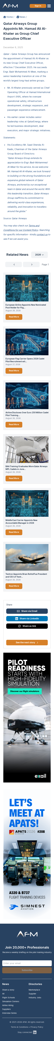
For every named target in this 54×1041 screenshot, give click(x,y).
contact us (42, 234)
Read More (14, 317)
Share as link (29, 626)
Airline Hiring (7, 1005)
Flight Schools (8, 997)
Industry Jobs (35, 997)
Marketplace (34, 990)
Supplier (32, 993)
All (3, 993)
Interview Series (9, 1013)
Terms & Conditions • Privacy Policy (27, 1027)
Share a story (8, 990)
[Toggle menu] (49, 5)
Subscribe (27, 970)
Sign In (38, 6)
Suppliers (6, 1009)
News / (23, 17)
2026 (38, 255)
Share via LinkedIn (29, 619)
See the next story (25, 642)
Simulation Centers (10, 1001)
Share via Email (29, 611)
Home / (10, 17)
